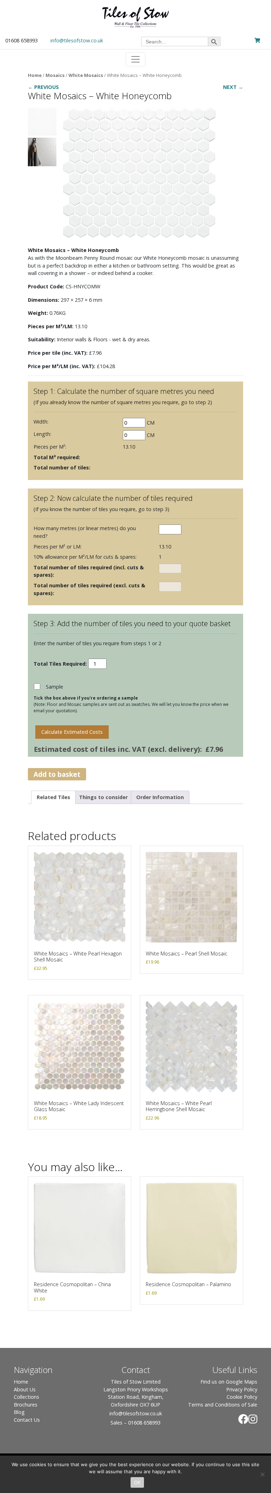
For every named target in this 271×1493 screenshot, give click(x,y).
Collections (26, 1396)
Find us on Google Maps (228, 1381)
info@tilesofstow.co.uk (76, 40)
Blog (19, 1412)
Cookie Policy (242, 1396)
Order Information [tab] (160, 797)
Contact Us (27, 1419)
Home (35, 75)
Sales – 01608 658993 (135, 1422)
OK (137, 1482)
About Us (25, 1389)
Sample (54, 686)
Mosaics (55, 75)
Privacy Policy (241, 1389)
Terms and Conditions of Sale (222, 1404)
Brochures (25, 1404)
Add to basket (57, 774)
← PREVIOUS (43, 87)
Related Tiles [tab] (53, 797)
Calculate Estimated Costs (72, 731)
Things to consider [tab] (103, 797)
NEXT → (233, 87)
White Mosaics (85, 75)
